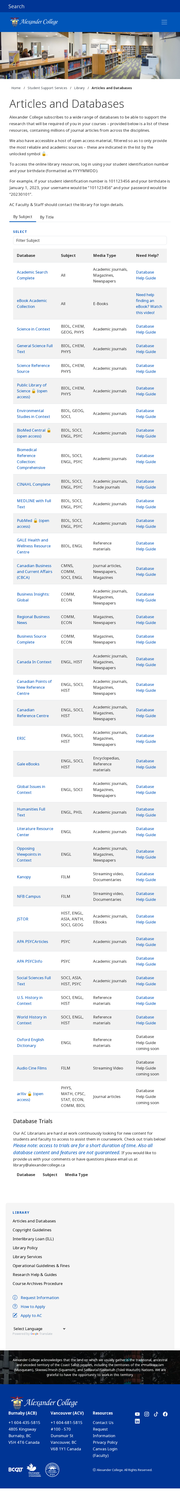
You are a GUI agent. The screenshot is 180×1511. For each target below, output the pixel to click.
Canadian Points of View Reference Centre (34, 687)
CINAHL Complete (33, 484)
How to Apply (33, 1306)
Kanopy (24, 876)
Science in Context (33, 329)
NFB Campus (29, 896)
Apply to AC (31, 1315)
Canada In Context (34, 661)
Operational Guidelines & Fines (41, 1265)
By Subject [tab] (22, 216)
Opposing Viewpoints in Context (29, 854)
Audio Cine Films (32, 1068)
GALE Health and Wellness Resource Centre (34, 545)
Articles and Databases (34, 1221)
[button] (90, 6)
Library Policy (25, 1247)
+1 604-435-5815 (24, 1422)
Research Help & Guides (35, 1274)
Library (79, 88)
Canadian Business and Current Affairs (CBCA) (34, 571)
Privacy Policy (105, 1442)
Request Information (40, 1297)
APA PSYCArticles (32, 941)
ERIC (21, 738)
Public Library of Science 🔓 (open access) (32, 390)
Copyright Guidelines (32, 1230)
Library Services (27, 1256)
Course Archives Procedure (38, 1283)
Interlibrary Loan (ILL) (33, 1238)
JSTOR (22, 919)
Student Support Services (47, 88)
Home (16, 88)
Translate (45, 1334)
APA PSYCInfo (29, 961)
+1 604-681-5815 (66, 1422)
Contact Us (103, 1422)
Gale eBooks (28, 764)
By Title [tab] (47, 217)
